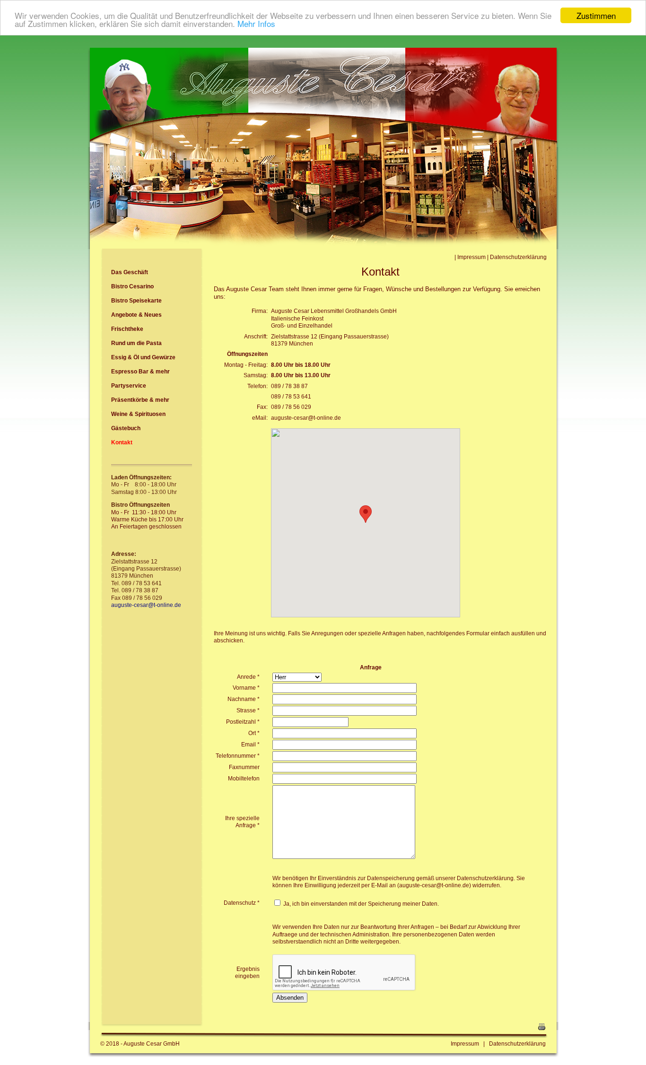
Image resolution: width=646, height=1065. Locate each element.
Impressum (471, 257)
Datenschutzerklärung (518, 257)
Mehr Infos (256, 24)
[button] (365, 514)
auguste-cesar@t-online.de (306, 418)
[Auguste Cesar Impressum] (456, 257)
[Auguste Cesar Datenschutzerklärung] (487, 1043)
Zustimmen (596, 15)
